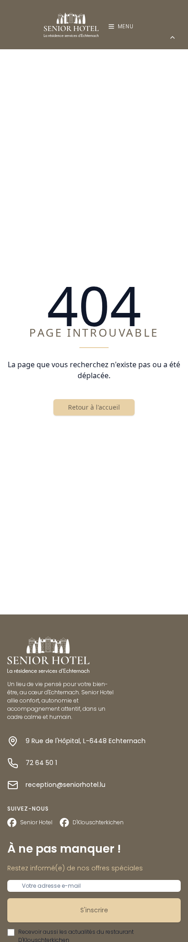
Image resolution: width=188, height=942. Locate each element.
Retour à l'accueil (94, 407)
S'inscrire (94, 910)
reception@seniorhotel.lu (65, 784)
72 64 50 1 (41, 762)
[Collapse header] (172, 37)
